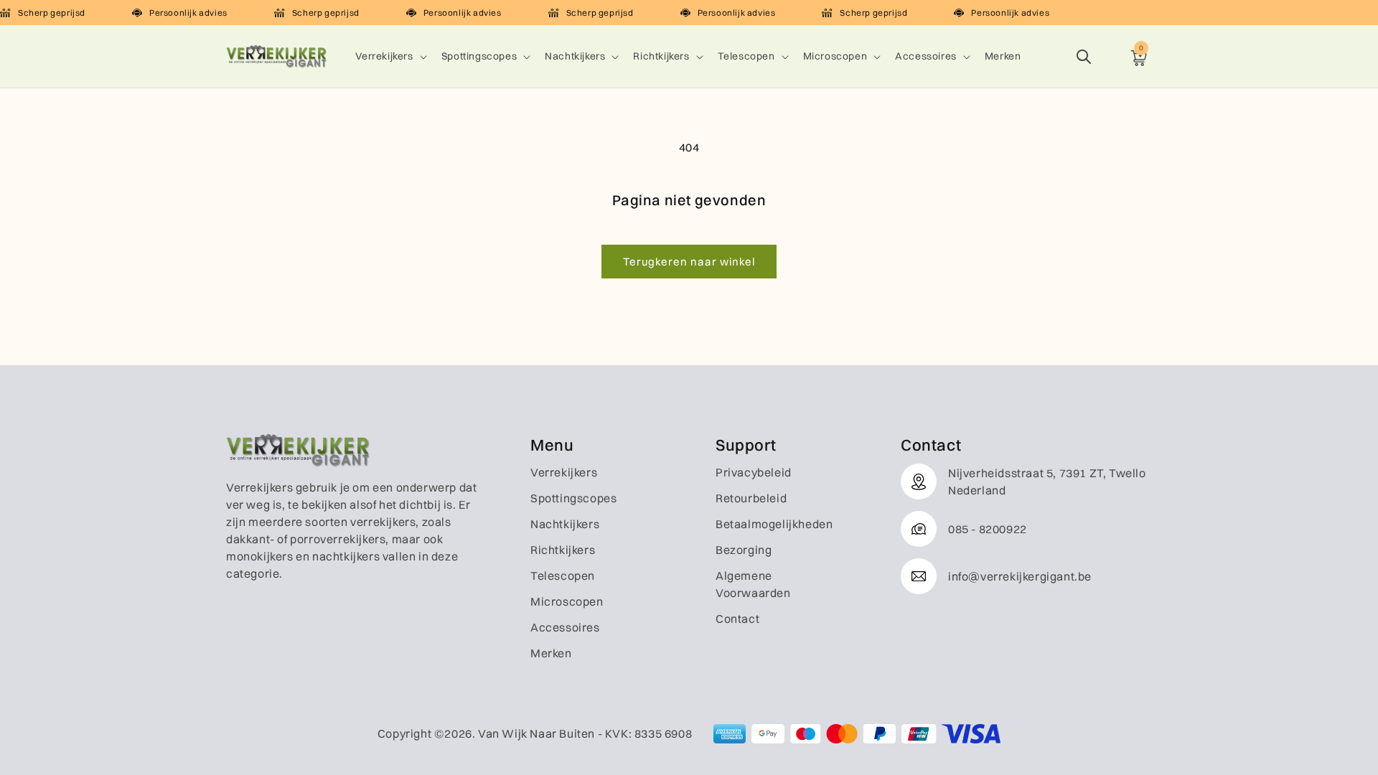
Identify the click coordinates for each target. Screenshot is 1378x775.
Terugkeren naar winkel (689, 261)
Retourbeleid (751, 498)
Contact (737, 618)
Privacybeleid (754, 472)
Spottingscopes (479, 56)
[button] (390, 56)
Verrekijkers (384, 56)
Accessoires (926, 56)
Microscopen (835, 56)
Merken (551, 653)
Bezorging (744, 549)
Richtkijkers (661, 56)
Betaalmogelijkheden (774, 524)
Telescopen (746, 56)
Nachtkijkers (575, 56)
